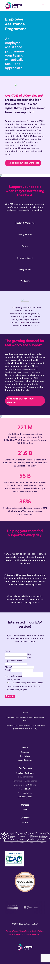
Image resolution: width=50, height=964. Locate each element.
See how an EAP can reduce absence (21, 400)
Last (29, 658)
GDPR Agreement (13, 679)
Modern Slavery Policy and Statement (24, 934)
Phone (8, 667)
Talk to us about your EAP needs (23, 163)
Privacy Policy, (25, 931)
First (29, 654)
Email (8, 670)
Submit (10, 696)
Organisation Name (14, 661)
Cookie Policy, (37, 931)
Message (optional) (13, 676)
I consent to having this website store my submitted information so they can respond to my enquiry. (25, 686)
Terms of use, (12, 931)
